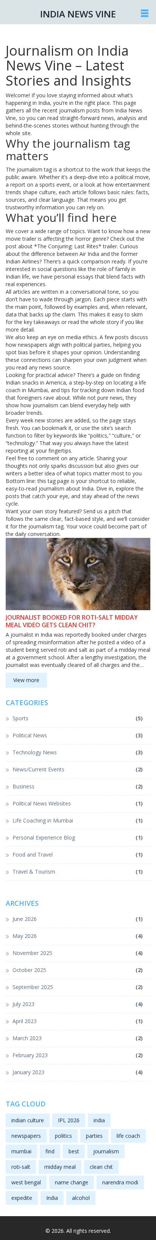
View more (26, 680)
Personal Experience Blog (77, 837)
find (50, 1151)
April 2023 (77, 1021)
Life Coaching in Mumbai (77, 820)
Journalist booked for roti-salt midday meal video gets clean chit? (72, 621)
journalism (106, 1151)
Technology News (77, 752)
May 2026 (77, 935)
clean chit (101, 1166)
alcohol (81, 1197)
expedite (21, 1197)
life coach (128, 1135)
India (52, 1197)
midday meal (60, 1166)
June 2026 (77, 918)
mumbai (21, 1151)
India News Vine (78, 14)
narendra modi (120, 1182)
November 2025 (77, 952)
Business (77, 786)
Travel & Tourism (77, 871)
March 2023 (77, 1038)
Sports (77, 718)
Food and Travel (77, 854)
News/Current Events (77, 769)
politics (63, 1135)
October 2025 (77, 970)
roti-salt (20, 1166)
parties (94, 1135)
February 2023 (77, 1055)
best (74, 1151)
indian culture (27, 1120)
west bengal (26, 1182)
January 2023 (77, 1072)
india (99, 1120)
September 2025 (77, 987)
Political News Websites (77, 803)
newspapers (26, 1135)
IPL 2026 (69, 1120)
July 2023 (77, 1004)
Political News (77, 735)
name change (71, 1182)
